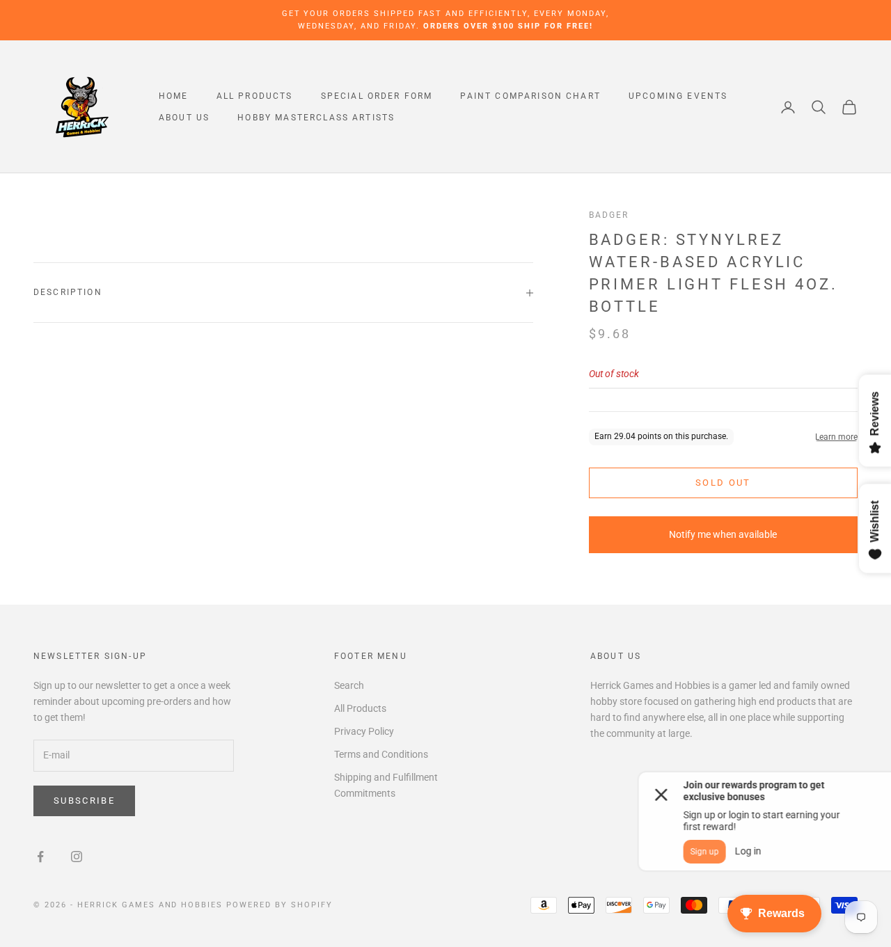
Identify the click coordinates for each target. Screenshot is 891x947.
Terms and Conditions (381, 754)
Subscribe (84, 800)
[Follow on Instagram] (77, 857)
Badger (609, 215)
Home (174, 96)
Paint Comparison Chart (530, 96)
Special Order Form (377, 96)
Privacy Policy (364, 731)
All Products (254, 96)
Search (349, 685)
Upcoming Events (678, 96)
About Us (184, 117)
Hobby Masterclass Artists (316, 117)
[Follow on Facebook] (40, 857)
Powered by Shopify (279, 904)
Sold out (723, 482)
